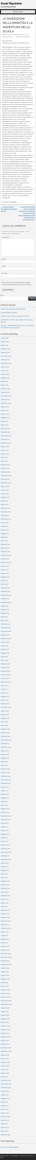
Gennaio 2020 (5, 588)
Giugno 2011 (5, 903)
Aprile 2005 (4, 1077)
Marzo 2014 (4, 805)
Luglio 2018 (4, 646)
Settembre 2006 (6, 1051)
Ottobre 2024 (5, 399)
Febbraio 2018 (5, 664)
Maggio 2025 (5, 378)
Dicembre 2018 (5, 628)
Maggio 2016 (5, 718)
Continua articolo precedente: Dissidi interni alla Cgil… (9, 209)
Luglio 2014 (4, 790)
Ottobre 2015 (5, 743)
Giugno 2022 (5, 494)
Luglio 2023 (4, 450)
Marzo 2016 (4, 725)
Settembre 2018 (6, 638)
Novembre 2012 (6, 852)
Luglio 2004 (4, 1095)
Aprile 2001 (4, 1124)
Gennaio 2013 (5, 845)
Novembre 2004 (6, 1084)
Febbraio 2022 (5, 508)
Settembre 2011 (6, 896)
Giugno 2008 (5, 1015)
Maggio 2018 (5, 653)
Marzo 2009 (5, 986)
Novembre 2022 (6, 475)
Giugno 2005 (5, 1073)
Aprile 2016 (4, 722)
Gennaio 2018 (5, 667)
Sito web (4, 273)
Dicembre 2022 (6, 472)
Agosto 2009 (5, 968)
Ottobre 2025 (5, 360)
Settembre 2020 (6, 562)
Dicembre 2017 (5, 671)
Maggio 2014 (5, 798)
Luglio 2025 (4, 370)
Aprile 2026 (4, 345)
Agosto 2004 (5, 1091)
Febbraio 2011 (5, 910)
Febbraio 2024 (5, 428)
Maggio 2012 (5, 870)
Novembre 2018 (6, 631)
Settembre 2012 (6, 859)
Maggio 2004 (5, 1098)
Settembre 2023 (6, 443)
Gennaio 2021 (5, 548)
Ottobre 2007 (5, 1033)
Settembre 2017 (6, 682)
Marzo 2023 (4, 461)
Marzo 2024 (4, 425)
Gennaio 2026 (5, 352)
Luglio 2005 (4, 1069)
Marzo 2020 (4, 584)
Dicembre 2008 (6, 997)
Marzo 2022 (4, 504)
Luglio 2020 (4, 570)
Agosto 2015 (5, 751)
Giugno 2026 (5, 341)
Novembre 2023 (6, 436)
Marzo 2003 (4, 1109)
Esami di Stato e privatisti (9, 312)
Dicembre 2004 (6, 1080)
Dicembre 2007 (6, 1030)
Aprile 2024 (4, 421)
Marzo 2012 (4, 877)
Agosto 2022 (5, 486)
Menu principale (18, 11)
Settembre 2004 (6, 1087)
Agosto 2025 (5, 367)
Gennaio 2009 (5, 993)
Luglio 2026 (4, 338)
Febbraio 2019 (5, 624)
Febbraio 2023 (5, 465)
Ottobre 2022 (5, 479)
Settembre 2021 (6, 519)
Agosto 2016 (5, 711)
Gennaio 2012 (5, 885)
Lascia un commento (23, 36)
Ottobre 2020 (5, 559)
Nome (4, 259)
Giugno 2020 (5, 573)
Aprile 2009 (4, 982)
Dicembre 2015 (5, 736)
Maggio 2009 (5, 979)
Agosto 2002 (5, 1113)
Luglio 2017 (4, 689)
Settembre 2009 (6, 964)
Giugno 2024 (5, 414)
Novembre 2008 (6, 1001)
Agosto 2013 (5, 823)
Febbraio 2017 (5, 704)
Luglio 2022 (4, 490)
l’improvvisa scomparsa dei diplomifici (13, 309)
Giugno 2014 (5, 794)
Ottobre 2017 (5, 678)
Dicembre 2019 (5, 591)
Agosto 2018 (5, 642)
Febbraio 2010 (5, 946)
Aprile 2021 (4, 537)
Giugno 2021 (5, 530)
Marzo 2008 (5, 1022)
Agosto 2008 (5, 1008)
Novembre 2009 (6, 957)
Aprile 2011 (4, 906)
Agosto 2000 (5, 1127)
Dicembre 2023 (6, 432)
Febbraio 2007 (5, 1044)
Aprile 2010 (4, 943)
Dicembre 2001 (5, 1116)
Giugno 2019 (5, 609)
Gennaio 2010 (5, 950)
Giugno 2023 (5, 454)
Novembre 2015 (6, 740)
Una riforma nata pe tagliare (10, 1147)
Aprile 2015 (4, 762)
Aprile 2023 (4, 457)
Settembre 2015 (6, 747)
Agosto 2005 (5, 1066)
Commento (6, 237)
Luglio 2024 (4, 410)
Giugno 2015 (5, 754)
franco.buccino (7, 36)
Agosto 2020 (5, 566)
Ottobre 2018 (5, 635)
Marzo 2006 (5, 1058)
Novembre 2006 (6, 1048)
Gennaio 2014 (5, 812)
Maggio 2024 (5, 417)
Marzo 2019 (4, 620)
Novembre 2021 (6, 512)
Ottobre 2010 (5, 924)
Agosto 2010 (5, 932)
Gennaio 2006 (5, 1062)
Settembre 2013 (6, 819)
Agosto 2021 (5, 523)
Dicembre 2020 (6, 551)
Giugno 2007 (5, 1040)
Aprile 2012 (4, 874)
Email (4, 266)
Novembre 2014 (6, 780)
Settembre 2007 (6, 1037)
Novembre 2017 (6, 675)
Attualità (13, 202)
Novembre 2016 (6, 707)
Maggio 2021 (5, 533)
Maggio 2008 (5, 1019)
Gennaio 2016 (5, 733)
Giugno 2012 (5, 867)
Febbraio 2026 (5, 349)
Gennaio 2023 (5, 468)
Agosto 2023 (5, 446)
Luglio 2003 (4, 1106)
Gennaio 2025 (5, 392)
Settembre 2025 (6, 363)
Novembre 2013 (6, 816)
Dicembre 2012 (5, 848)
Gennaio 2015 (5, 772)
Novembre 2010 (6, 921)
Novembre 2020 (6, 555)
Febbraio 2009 (5, 990)
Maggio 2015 (5, 758)
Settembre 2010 (6, 928)
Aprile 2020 (4, 580)
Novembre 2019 (6, 595)
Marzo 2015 (4, 765)
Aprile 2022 (4, 501)
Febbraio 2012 (5, 881)
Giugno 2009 (5, 975)
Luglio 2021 (4, 526)
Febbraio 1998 (5, 1135)
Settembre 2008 (6, 1004)
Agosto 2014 (5, 787)
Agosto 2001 (5, 1120)
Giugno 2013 (5, 830)
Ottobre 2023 (5, 439)
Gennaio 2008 (5, 1026)
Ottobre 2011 (5, 892)
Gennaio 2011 (5, 914)
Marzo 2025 (4, 385)
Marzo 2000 (5, 1131)
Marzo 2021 (4, 541)
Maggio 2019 (5, 613)
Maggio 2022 (5, 497)
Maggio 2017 (5, 696)
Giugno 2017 (5, 693)
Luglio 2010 (4, 935)
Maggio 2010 (5, 939)
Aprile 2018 (4, 657)
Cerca (2, 295)
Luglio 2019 (4, 606)
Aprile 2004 (4, 1102)
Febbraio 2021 (5, 544)
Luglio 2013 (4, 827)
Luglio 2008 (4, 1011)
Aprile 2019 (4, 617)
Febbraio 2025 (5, 389)
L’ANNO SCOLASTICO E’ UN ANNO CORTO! (15, 316)
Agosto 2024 (5, 407)
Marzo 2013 (4, 841)
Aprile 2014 (4, 801)
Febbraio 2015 (5, 769)
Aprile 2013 (4, 838)
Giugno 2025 (5, 374)
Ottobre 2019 (5, 599)
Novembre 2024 (6, 396)
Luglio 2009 (4, 972)
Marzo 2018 (4, 660)
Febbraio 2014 (5, 809)
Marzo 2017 (4, 700)
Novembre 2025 (6, 356)
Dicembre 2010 (5, 917)
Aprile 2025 (4, 381)
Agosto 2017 (5, 685)
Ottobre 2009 (5, 961)
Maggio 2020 (5, 577)
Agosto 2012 (5, 863)
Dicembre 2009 (6, 953)
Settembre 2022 (6, 483)
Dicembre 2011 (5, 888)
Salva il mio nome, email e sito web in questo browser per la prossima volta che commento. (16, 283)
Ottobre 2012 (5, 856)
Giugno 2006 (5, 1055)
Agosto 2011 (5, 899)
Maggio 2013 (5, 834)
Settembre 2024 (6, 403)
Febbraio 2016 (5, 729)
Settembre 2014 (6, 783)
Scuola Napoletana (11, 3)
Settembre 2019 (6, 602)
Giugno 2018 (5, 649)
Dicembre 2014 (5, 776)
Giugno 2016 (5, 714)
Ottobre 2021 (5, 515)
